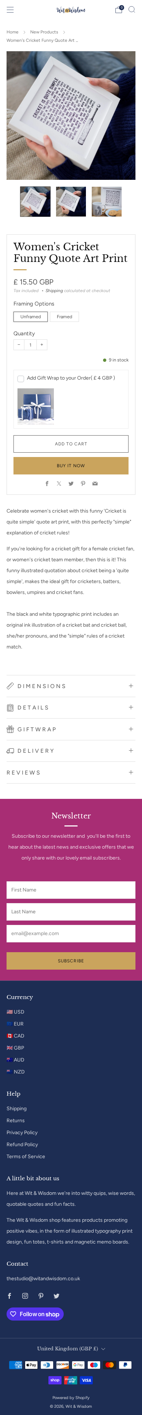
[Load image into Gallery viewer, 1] (35, 201)
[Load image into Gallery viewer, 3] (106, 201)
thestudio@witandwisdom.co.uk (43, 1278)
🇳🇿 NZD (16, 1072)
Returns (16, 1120)
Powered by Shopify (71, 1397)
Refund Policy (22, 1144)
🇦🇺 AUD (15, 1060)
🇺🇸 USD (15, 1012)
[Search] (131, 9)
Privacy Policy (22, 1132)
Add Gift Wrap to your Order (71, 378)
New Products (44, 32)
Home (13, 32)
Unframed (30, 316)
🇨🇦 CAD (15, 1036)
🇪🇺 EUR (15, 1024)
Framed (64, 316)
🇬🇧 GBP (15, 1048)
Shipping (54, 290)
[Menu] (10, 9)
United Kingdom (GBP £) (67, 1348)
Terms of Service (26, 1156)
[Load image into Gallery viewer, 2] (71, 201)
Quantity (24, 333)
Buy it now (71, 465)
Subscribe (71, 960)
